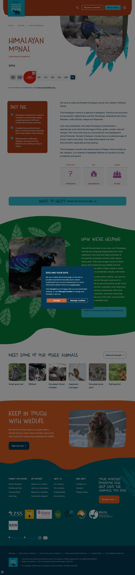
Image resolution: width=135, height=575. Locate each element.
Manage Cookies (77, 300)
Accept (56, 300)
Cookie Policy (74, 285)
